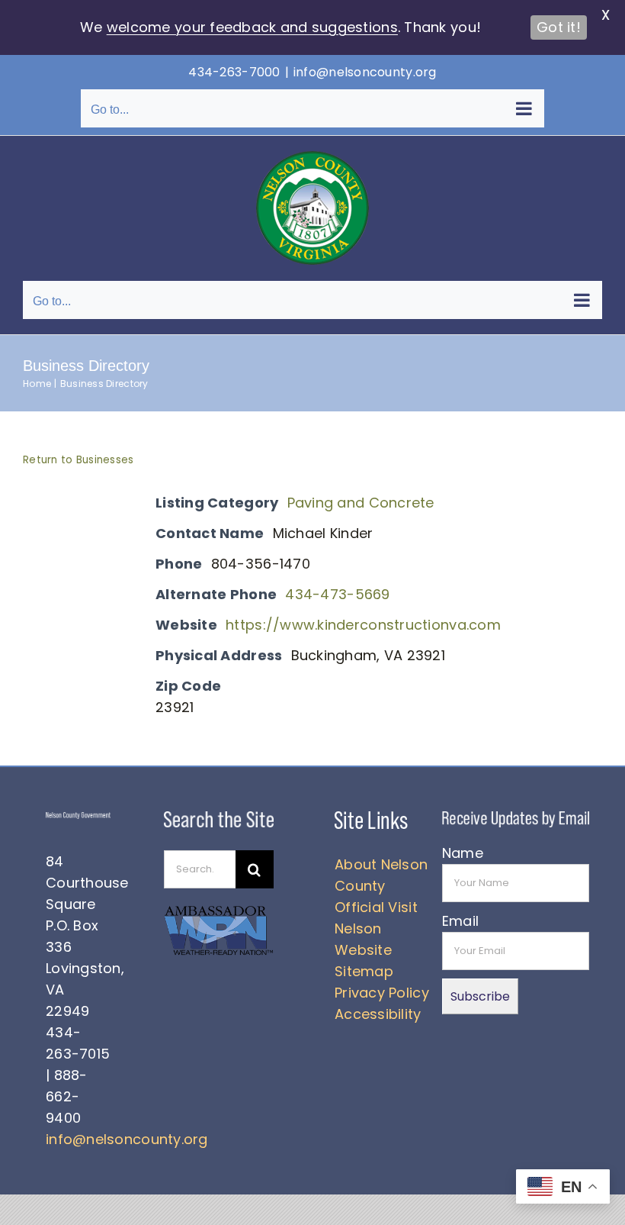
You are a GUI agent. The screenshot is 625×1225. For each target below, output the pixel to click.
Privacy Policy (382, 992)
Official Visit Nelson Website (376, 928)
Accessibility (378, 1014)
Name (462, 852)
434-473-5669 (337, 594)
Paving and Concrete (360, 502)
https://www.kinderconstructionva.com (363, 624)
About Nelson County (381, 875)
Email (460, 920)
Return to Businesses (78, 460)
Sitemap (364, 971)
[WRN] (218, 910)
